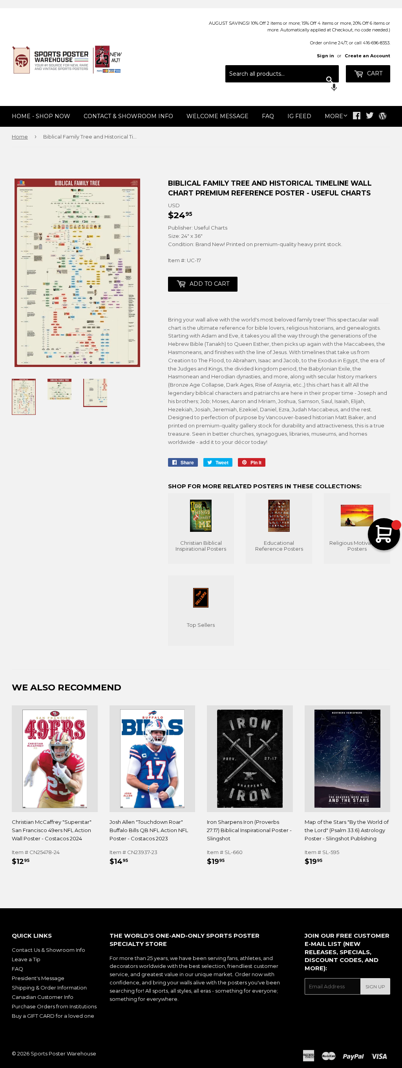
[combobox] (282, 73)
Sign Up (375, 986)
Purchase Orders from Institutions (54, 1006)
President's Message (38, 978)
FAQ (268, 116)
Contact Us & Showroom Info (48, 950)
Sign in (325, 55)
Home (20, 136)
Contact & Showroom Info (128, 116)
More (334, 116)
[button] (282, 88)
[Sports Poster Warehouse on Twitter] (370, 116)
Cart (373, 73)
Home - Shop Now (41, 116)
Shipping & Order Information (49, 987)
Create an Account (367, 55)
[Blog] (382, 116)
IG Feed (299, 116)
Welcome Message (217, 116)
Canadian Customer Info (42, 997)
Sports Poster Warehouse (63, 1053)
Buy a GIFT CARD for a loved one (53, 1016)
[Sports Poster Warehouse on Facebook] (357, 116)
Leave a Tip (26, 959)
